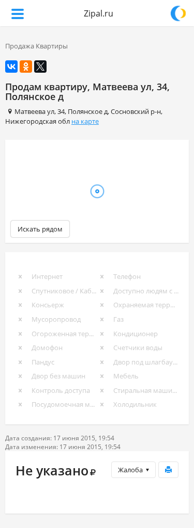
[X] (40, 66)
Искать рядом (40, 229)
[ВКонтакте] (11, 66)
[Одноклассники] (26, 66)
